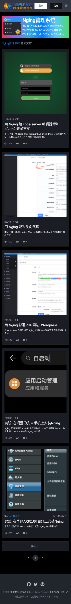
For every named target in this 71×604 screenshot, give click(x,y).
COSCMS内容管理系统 (20, 592)
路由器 (16, 516)
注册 (56, 6)
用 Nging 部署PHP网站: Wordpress (31, 325)
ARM (9, 516)
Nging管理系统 (38, 20)
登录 (41, 6)
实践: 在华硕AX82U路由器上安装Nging (34, 521)
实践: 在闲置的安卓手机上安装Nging (32, 423)
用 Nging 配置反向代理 (21, 227)
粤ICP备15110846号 (59, 592)
